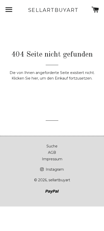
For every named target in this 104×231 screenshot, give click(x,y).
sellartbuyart (52, 10)
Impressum (52, 159)
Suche (52, 146)
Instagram (54, 169)
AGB (52, 152)
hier (35, 78)
